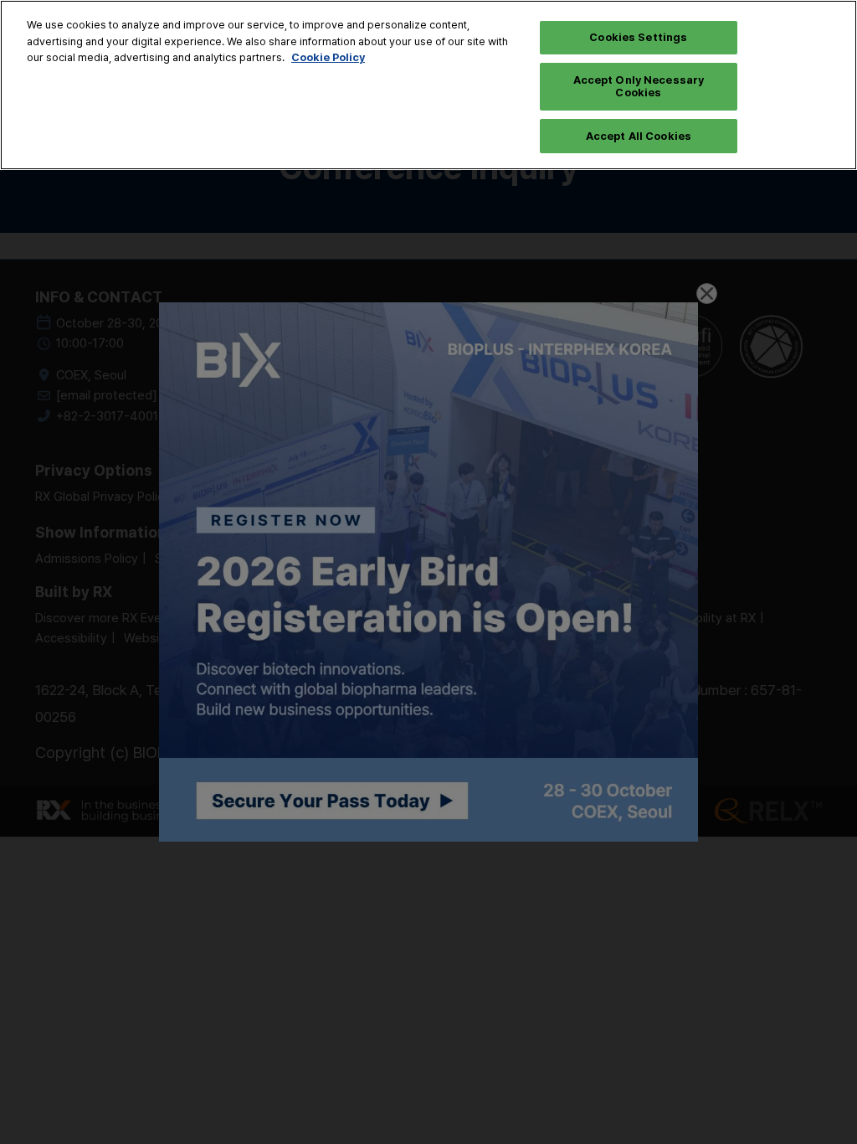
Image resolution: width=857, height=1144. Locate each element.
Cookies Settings (638, 36)
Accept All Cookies (638, 135)
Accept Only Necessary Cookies (639, 86)
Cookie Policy (328, 56)
